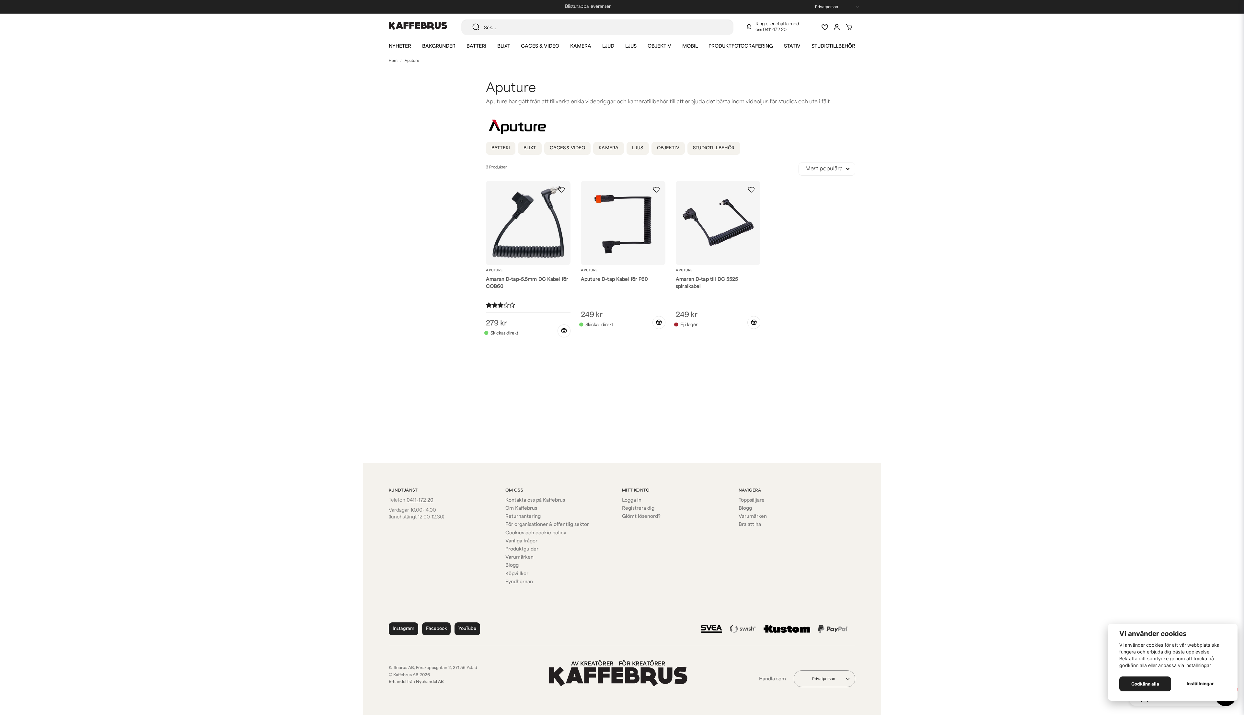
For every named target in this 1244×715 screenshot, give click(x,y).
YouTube (467, 629)
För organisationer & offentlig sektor (547, 524)
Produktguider (521, 549)
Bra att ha (750, 524)
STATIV (792, 46)
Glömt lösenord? (641, 516)
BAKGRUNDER (438, 46)
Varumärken (519, 557)
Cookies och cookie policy (535, 533)
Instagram (403, 629)
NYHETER (400, 46)
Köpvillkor (516, 574)
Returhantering (523, 516)
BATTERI (476, 46)
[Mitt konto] (837, 27)
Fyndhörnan (519, 582)
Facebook (436, 629)
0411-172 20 (775, 30)
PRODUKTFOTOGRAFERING (740, 46)
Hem (393, 61)
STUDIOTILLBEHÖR (833, 46)
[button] (561, 190)
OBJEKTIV (659, 46)
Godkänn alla (1145, 684)
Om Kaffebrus (521, 508)
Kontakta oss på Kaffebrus (535, 500)
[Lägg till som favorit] (824, 27)
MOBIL (690, 46)
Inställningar (1200, 683)
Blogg (512, 565)
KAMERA (580, 46)
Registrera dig (638, 508)
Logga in (631, 500)
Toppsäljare (752, 500)
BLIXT (503, 46)
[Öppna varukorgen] (849, 27)
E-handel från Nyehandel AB (416, 682)
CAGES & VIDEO (540, 46)
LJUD (608, 46)
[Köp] (564, 330)
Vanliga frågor (521, 541)
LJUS (631, 46)
